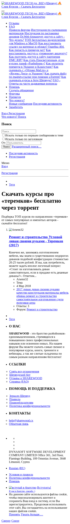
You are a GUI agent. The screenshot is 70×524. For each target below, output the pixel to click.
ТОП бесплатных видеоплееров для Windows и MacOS (37, 41)
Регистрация (17, 156)
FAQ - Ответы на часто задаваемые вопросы (34, 82)
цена (32, 302)
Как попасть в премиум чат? (27, 50)
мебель (64, 292)
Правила (14, 399)
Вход (4, 166)
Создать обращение (21, 90)
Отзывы (14, 23)
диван (27, 289)
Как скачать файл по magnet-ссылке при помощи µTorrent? (37, 75)
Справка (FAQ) (19, 381)
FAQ (12, 26)
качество (22, 292)
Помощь (14, 87)
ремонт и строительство (41, 296)
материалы (52, 292)
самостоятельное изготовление (36, 299)
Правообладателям (21, 402)
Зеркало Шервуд (19, 395)
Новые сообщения (20, 103)
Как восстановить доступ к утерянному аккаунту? (38, 51)
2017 (19, 289)
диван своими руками (46, 289)
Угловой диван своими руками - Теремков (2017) (36, 241)
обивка (21, 296)
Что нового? (17, 100)
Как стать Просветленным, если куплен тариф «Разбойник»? (36, 62)
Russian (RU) (17, 468)
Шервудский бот (19, 374)
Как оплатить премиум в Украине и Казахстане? (36, 65)
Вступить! (44, 487)
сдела (60, 299)
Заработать (16, 107)
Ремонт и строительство (42, 309)
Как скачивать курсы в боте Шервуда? (37, 78)
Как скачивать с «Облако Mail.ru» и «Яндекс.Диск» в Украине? (33, 70)
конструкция (36, 292)
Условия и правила (21, 474)
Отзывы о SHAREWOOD (25, 378)
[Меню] (2, 11)
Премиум (15, 97)
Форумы (14, 93)
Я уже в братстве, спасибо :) (22, 491)
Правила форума (19, 29)
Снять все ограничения (24, 371)
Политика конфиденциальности (29, 406)
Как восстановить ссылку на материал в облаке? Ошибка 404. (36, 45)
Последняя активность (47, 103)
